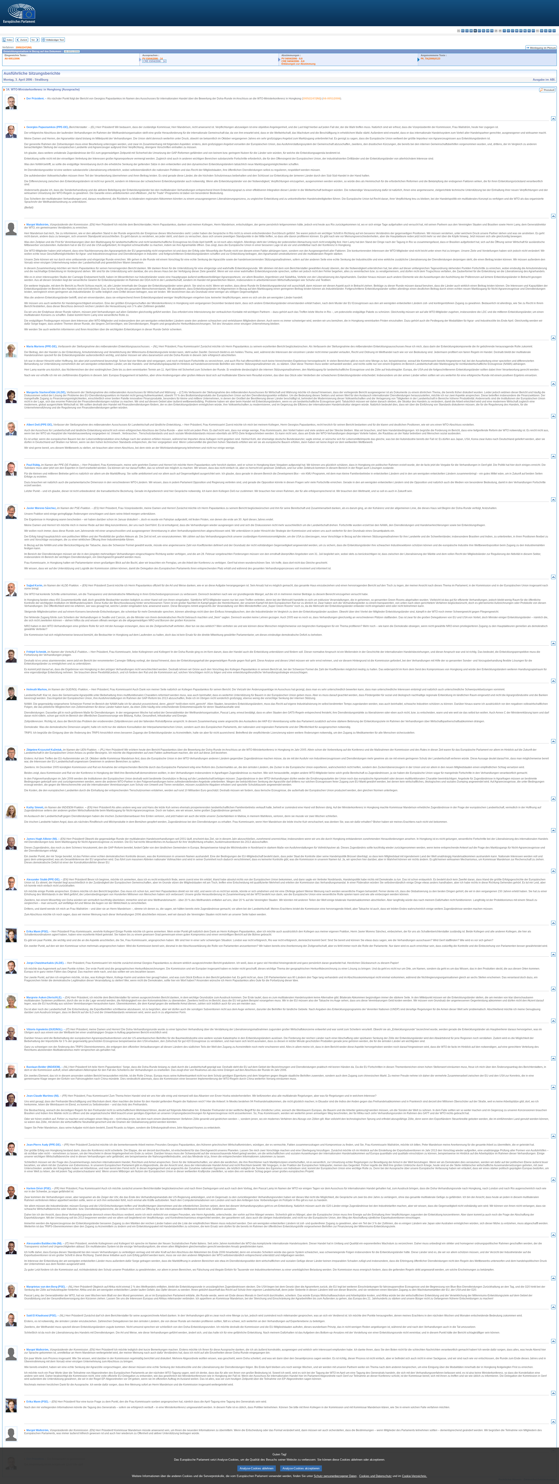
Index (9, 40)
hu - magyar (516, 30)
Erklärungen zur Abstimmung (298, 63)
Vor (33, 40)
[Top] (553, 119)
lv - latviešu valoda (508, 30)
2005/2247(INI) (24, 47)
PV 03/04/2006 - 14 (152, 58)
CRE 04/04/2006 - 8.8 (292, 61)
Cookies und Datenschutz (375, 1476)
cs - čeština (467, 30)
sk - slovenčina (541, 30)
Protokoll (549, 90)
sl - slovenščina (545, 30)
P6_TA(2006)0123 (430, 58)
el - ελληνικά (483, 30)
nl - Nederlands (525, 30)
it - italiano (504, 30)
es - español (462, 30)
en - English (487, 30)
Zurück (23, 40)
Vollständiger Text (55, 40)
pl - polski (529, 30)
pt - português (533, 30)
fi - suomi (550, 30)
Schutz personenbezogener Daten (335, 1476)
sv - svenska (554, 30)
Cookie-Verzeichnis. (414, 1476)
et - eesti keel (479, 30)
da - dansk (471, 30)
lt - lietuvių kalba (512, 30)
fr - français (491, 30)
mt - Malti (521, 30)
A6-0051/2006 (12, 58)
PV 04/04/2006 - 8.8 (291, 58)
